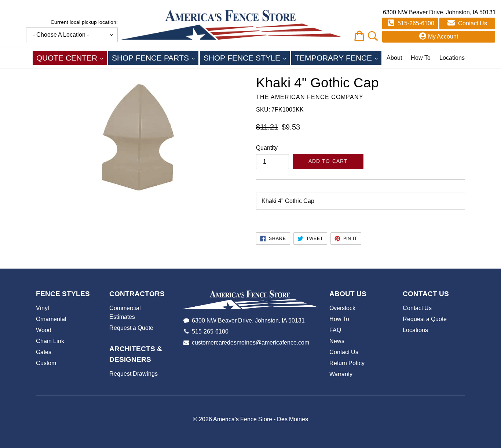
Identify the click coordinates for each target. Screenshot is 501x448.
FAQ (335, 330)
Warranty (340, 374)
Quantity (267, 148)
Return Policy (347, 363)
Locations (452, 58)
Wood (43, 330)
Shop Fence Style (247, 57)
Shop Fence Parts (155, 57)
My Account (443, 36)
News (336, 341)
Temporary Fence (338, 57)
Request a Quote (131, 328)
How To (421, 58)
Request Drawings (133, 374)
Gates (43, 352)
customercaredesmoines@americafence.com (250, 342)
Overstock (342, 308)
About (394, 58)
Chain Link (50, 341)
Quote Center (71, 57)
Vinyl (42, 308)
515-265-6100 (415, 23)
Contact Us (472, 23)
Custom (46, 363)
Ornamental (51, 319)
